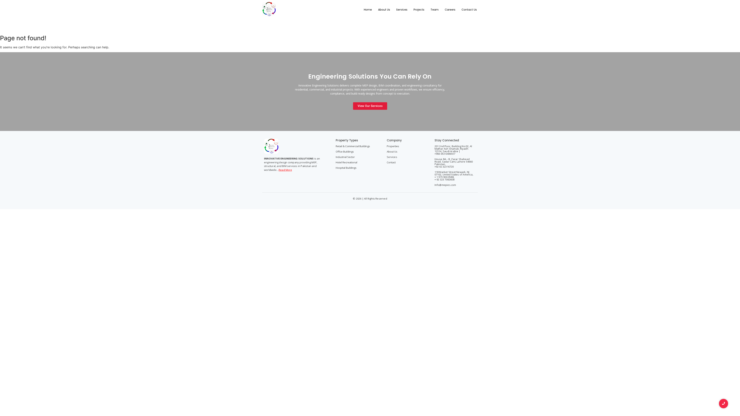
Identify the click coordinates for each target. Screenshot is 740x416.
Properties (393, 146)
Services (401, 10)
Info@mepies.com (445, 185)
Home (368, 10)
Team (435, 10)
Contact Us (469, 10)
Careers (450, 10)
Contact (391, 162)
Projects (419, 10)
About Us (384, 10)
